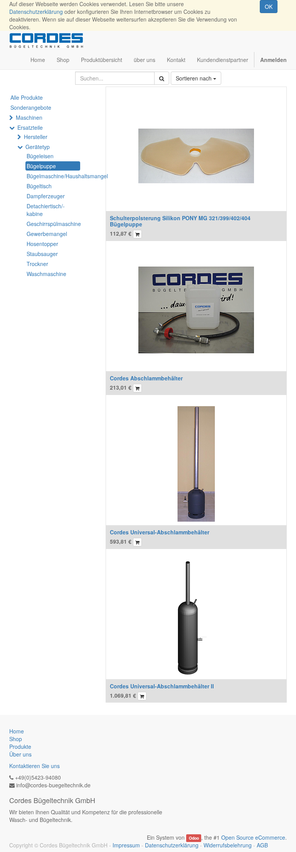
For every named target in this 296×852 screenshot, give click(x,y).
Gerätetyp (37, 147)
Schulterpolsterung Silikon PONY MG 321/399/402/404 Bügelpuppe (180, 221)
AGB (262, 845)
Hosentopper (42, 244)
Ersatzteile (30, 127)
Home (16, 731)
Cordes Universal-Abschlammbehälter (159, 532)
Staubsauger (42, 254)
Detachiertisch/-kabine (46, 210)
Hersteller (35, 137)
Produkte (20, 746)
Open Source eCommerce (253, 837)
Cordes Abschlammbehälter (146, 378)
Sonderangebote (30, 107)
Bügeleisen (40, 156)
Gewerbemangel (47, 234)
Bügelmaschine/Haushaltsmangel (53, 176)
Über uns (20, 754)
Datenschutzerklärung (36, 11)
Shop (15, 739)
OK (268, 6)
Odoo (194, 838)
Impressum (126, 845)
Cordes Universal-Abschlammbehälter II (162, 686)
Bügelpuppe (41, 166)
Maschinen (29, 117)
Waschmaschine (46, 274)
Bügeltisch (39, 186)
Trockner (37, 264)
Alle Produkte (26, 97)
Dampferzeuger (46, 196)
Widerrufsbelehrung (228, 845)
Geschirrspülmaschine (53, 224)
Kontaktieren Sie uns (34, 766)
